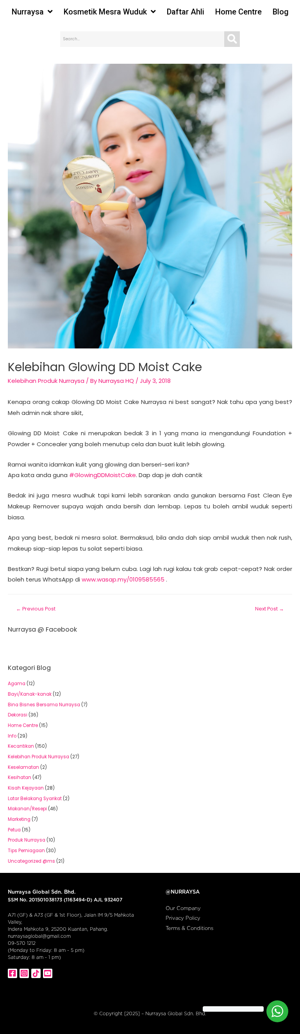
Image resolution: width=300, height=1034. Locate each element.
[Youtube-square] (47, 973)
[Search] (232, 39)
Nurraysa (28, 11)
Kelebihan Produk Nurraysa (46, 381)
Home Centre (238, 11)
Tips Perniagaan (26, 850)
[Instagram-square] (24, 973)
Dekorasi (17, 715)
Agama (16, 683)
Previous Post (35, 608)
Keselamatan (23, 767)
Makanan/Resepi (27, 809)
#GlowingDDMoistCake (102, 475)
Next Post (269, 608)
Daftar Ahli (185, 11)
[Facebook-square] (12, 973)
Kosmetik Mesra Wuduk (105, 11)
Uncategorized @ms (31, 861)
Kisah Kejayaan (26, 788)
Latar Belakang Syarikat (35, 798)
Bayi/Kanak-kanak (30, 694)
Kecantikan (21, 746)
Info (12, 736)
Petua (14, 830)
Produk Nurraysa (26, 840)
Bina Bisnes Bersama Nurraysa (44, 705)
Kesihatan (19, 777)
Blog (281, 11)
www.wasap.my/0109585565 (123, 579)
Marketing (19, 819)
